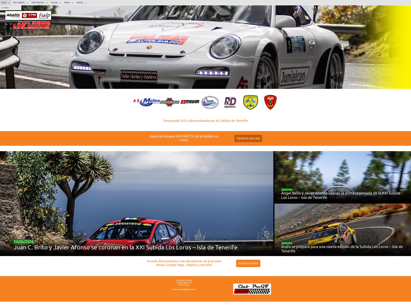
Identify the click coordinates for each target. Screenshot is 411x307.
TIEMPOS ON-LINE (248, 138)
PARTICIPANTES (38, 3)
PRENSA (80, 3)
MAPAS (67, 3)
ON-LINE (54, 3)
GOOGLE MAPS (248, 263)
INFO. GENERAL (19, 3)
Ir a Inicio (5, 8)
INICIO (4, 3)
